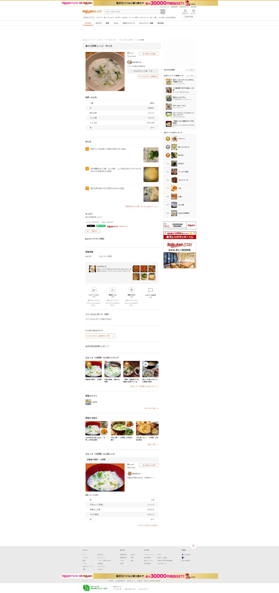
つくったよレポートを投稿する (148, 76)
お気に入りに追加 (150, 54)
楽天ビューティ (148, 560)
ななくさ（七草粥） (106, 256)
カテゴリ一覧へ (150, 408)
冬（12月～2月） (111, 40)
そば (151, 17)
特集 (84, 569)
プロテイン (99, 17)
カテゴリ (99, 23)
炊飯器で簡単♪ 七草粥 (96, 459)
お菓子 (122, 563)
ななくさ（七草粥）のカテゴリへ (143, 386)
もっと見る (190, 70)
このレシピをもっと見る (147, 525)
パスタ (122, 560)
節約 (132, 560)
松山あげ (125, 17)
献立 (107, 23)
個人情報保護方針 (120, 580)
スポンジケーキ (143, 17)
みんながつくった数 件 (143, 71)
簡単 (132, 557)
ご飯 (91, 103)
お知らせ (100, 569)
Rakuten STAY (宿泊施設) (165, 560)
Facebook (187, 554)
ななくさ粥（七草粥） (127, 40)
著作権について (131, 580)
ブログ (160, 554)
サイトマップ (101, 557)
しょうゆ (93, 123)
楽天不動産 (147, 557)
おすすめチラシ (184, 7)
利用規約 (100, 563)
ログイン (193, 13)
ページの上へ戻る (193, 546)
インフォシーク (164, 7)
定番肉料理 (123, 554)
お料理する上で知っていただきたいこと (141, 206)
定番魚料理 (123, 557)
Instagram (187, 560)
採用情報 (139, 580)
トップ (85, 554)
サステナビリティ (144, 589)
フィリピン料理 (133, 17)
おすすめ (88, 23)
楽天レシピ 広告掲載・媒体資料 (152, 580)
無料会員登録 (189, 16)
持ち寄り (118, 17)
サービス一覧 (117, 589)
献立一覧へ (152, 444)
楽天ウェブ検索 (162, 557)
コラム (116, 23)
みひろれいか (101, 266)
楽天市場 (193, 7)
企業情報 (111, 580)
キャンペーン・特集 (146, 23)
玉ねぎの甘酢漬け (170, 17)
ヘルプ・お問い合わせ (104, 560)
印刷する (94, 231)
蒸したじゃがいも (109, 17)
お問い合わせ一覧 (130, 589)
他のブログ (124, 226)
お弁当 (133, 554)
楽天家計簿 (174, 7)
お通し (156, 17)
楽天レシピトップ (88, 40)
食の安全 (161, 23)
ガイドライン (101, 566)
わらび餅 (161, 17)
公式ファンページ (129, 23)
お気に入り (185, 13)
